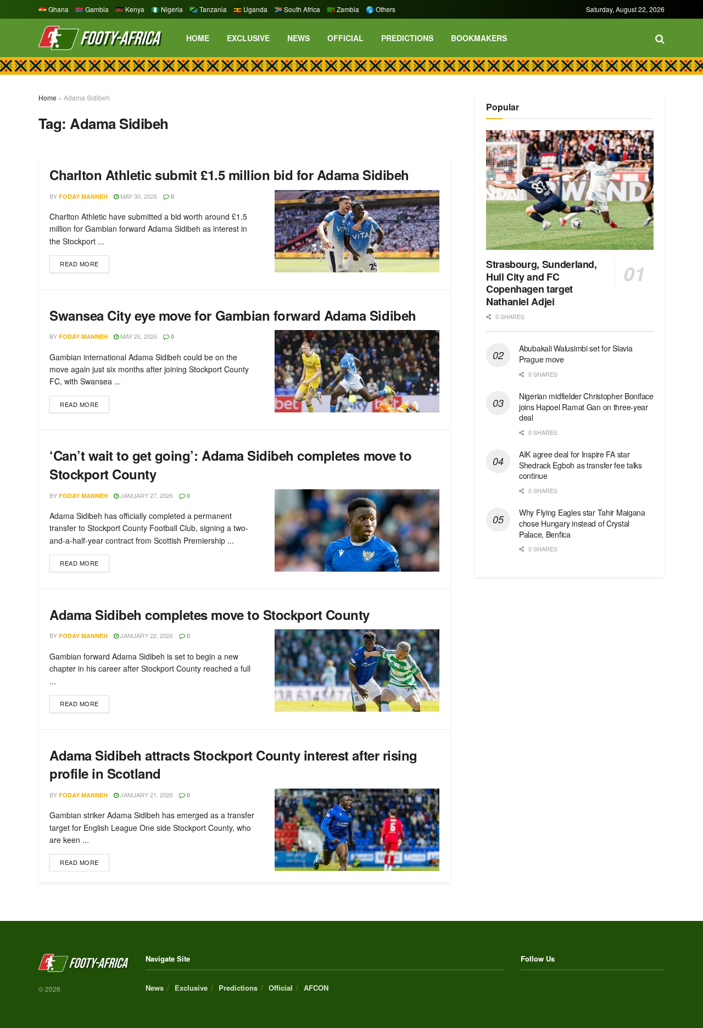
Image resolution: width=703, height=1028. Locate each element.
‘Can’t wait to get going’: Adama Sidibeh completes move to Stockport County (230, 464)
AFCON (316, 987)
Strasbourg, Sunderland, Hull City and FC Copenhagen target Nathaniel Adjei (541, 283)
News (298, 37)
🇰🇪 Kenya (129, 9)
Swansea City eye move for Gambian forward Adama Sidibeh (232, 315)
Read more (84, 261)
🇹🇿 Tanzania (208, 9)
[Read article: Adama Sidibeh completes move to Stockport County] (357, 670)
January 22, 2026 (146, 635)
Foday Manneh (83, 196)
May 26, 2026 (138, 336)
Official (345, 37)
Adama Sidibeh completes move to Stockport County (209, 614)
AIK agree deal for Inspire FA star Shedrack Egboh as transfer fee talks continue (580, 465)
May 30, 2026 (138, 196)
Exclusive (248, 37)
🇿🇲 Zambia (343, 9)
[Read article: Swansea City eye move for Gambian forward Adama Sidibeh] (357, 371)
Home (197, 37)
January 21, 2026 (146, 794)
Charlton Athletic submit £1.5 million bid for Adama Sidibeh (229, 174)
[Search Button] (660, 38)
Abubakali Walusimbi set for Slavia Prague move (575, 354)
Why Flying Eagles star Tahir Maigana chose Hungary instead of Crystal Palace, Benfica (582, 523)
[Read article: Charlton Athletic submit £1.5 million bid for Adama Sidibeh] (357, 231)
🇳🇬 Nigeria (167, 9)
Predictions (407, 37)
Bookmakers (479, 37)
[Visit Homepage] (100, 38)
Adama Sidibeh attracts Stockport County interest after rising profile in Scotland (233, 764)
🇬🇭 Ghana (53, 9)
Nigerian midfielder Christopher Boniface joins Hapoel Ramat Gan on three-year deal (586, 406)
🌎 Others (380, 9)
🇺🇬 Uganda (250, 9)
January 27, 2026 (146, 495)
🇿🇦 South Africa (297, 9)
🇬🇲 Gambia (92, 9)
